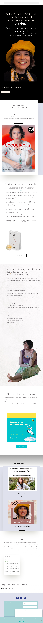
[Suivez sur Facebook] (21, 598)
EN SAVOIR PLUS (21, 255)
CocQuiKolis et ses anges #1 (12, 556)
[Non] (41, 620)
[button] (40, 610)
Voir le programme (7, 588)
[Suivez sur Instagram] (17, 598)
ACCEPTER (22, 621)
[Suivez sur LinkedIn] (25, 598)
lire (22, 496)
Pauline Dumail (10, 559)
